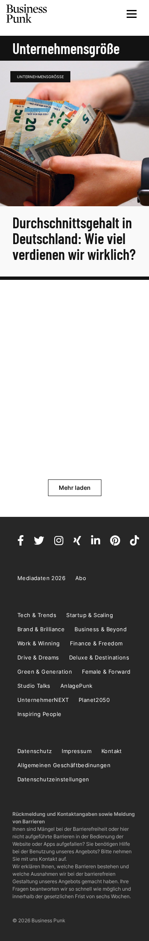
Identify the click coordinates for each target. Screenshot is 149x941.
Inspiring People (39, 714)
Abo (80, 578)
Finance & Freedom (96, 643)
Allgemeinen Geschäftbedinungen (64, 765)
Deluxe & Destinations (99, 657)
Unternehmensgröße (40, 76)
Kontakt (111, 751)
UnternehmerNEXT (43, 699)
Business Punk (27, 13)
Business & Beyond (100, 629)
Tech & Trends (36, 615)
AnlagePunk (76, 685)
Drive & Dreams (38, 657)
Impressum (76, 751)
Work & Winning (38, 643)
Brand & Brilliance (41, 629)
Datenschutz (34, 751)
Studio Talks (33, 685)
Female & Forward (106, 671)
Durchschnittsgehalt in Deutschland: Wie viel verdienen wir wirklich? (74, 238)
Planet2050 (94, 699)
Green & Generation (44, 671)
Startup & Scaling (89, 615)
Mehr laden (75, 487)
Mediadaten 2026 (41, 578)
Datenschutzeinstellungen (53, 779)
